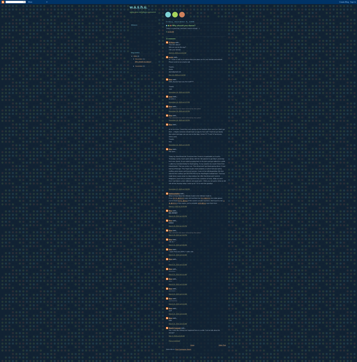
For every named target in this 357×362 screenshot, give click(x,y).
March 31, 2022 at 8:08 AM (178, 245)
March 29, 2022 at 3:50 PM (178, 216)
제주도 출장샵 (183, 201)
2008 (135, 56)
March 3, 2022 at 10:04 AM (178, 206)
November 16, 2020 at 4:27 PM (179, 102)
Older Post (222, 345)
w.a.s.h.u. (138, 7)
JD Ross (172, 42)
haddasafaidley (174, 193)
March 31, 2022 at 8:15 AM (178, 324)
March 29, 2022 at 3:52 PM (178, 235)
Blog (170, 79)
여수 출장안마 (205, 198)
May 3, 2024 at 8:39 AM (177, 336)
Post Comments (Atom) (183, 349)
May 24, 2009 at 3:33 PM (177, 75)
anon (171, 96)
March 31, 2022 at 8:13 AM (178, 304)
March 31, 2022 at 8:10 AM (178, 255)
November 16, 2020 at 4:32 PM (179, 120)
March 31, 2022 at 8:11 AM (178, 274)
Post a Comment (174, 341)
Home (192, 345)
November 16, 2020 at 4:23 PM (179, 92)
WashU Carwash (175, 328)
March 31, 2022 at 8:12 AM (178, 284)
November (139, 66)
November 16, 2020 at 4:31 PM (179, 111)
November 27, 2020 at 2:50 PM (179, 189)
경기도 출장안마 (178, 198)
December (139, 59)
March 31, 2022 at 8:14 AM (178, 314)
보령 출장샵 (202, 203)
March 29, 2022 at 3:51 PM (178, 226)
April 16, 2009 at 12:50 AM (177, 53)
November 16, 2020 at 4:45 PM (179, 145)
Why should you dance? (143, 61)
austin (171, 57)
